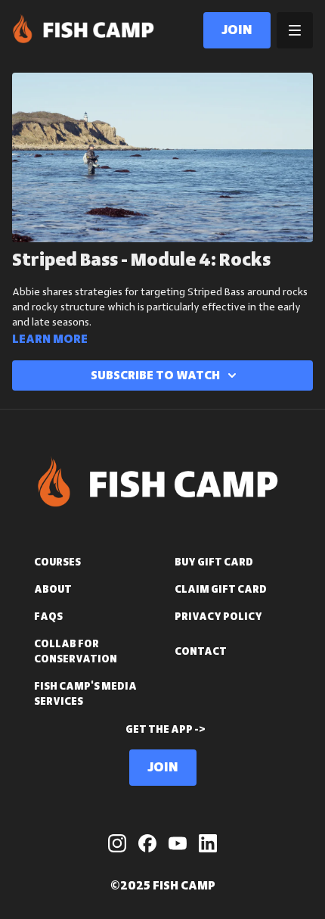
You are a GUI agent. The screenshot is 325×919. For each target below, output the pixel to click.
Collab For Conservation (75, 652)
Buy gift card (214, 562)
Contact (201, 651)
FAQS (48, 617)
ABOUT (53, 589)
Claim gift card (221, 589)
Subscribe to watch (155, 375)
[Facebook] (147, 843)
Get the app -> (165, 729)
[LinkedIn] (208, 843)
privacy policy (218, 617)
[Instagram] (117, 843)
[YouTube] (178, 843)
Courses (57, 562)
